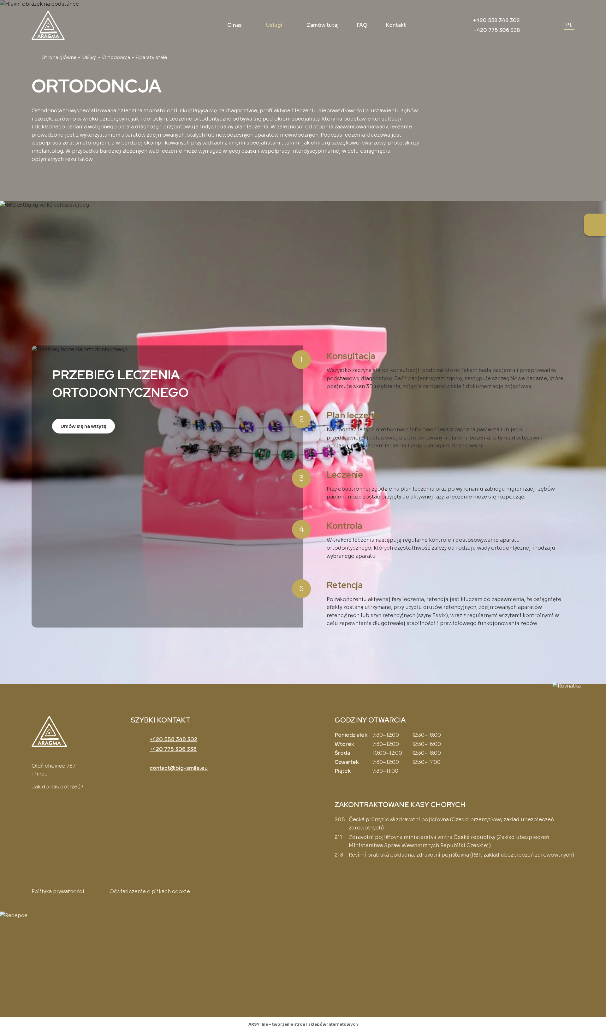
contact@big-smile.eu (179, 768)
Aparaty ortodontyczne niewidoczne (219, 229)
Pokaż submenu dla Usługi (286, 25)
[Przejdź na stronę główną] (48, 25)
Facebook (38, 806)
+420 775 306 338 (496, 30)
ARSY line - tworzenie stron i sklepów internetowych (303, 1024)
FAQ (362, 25)
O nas (234, 25)
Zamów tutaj (323, 25)
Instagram (52, 806)
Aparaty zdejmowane (350, 224)
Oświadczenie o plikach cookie (150, 891)
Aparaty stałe (66, 224)
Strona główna (59, 57)
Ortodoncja (116, 57)
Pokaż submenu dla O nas (245, 25)
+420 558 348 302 (496, 20)
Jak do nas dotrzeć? (57, 786)
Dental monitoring (481, 224)
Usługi (274, 25)
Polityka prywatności (58, 891)
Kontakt (396, 25)
